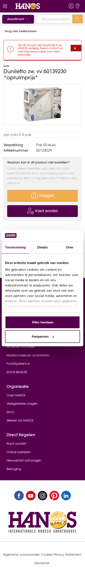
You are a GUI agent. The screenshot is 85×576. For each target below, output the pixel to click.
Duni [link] (6, 66)
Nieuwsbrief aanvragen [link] (24, 460)
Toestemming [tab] (15, 247)
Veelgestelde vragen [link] (22, 403)
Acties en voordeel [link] (20, 347)
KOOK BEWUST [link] (17, 372)
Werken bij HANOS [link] (20, 420)
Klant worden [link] (17, 443)
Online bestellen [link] (19, 452)
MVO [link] (10, 412)
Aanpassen (40, 336)
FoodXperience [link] (18, 363)
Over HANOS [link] (16, 395)
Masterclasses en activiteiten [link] (28, 355)
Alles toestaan (42, 322)
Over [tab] (69, 247)
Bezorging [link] (14, 469)
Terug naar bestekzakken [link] (21, 31)
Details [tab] (42, 247)
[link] (34, 6)
